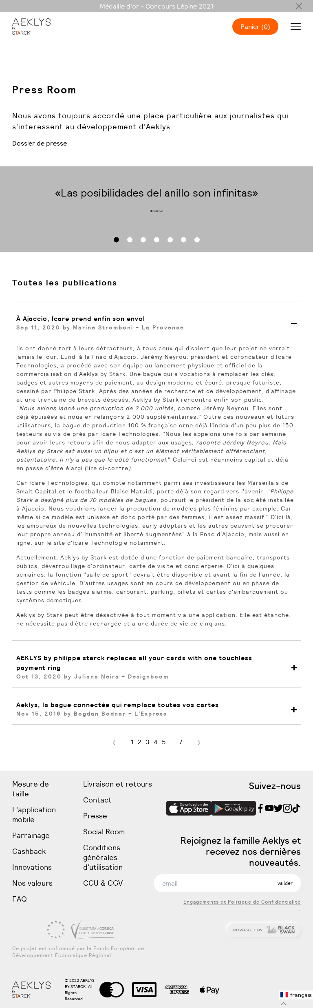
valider (285, 883)
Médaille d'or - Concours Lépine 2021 (156, 6)
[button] (116, 240)
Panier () (255, 26)
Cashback (29, 851)
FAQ (19, 899)
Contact (97, 800)
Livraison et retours (117, 784)
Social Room (104, 831)
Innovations (32, 867)
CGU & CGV (103, 883)
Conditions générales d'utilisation (103, 857)
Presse (95, 815)
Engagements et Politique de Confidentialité (242, 901)
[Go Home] (31, 26)
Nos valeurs (32, 883)
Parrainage (31, 835)
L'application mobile (34, 814)
